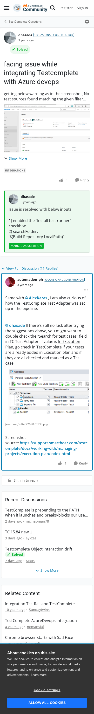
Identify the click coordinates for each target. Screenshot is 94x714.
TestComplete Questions (25, 22)
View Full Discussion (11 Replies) (32, 268)
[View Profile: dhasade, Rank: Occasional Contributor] (10, 38)
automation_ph (30, 279)
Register (66, 8)
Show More (18, 158)
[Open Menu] (87, 21)
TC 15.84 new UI (19, 532)
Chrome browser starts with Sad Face (39, 637)
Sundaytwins (39, 609)
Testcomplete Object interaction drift (38, 549)
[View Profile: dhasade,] (13, 199)
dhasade (25, 35)
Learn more (39, 675)
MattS (30, 560)
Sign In (82, 8)
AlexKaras (38, 298)
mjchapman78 (37, 521)
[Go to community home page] (30, 8)
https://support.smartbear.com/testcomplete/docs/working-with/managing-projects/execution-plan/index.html (46, 448)
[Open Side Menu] (6, 8)
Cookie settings (47, 690)
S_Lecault (32, 643)
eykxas (31, 538)
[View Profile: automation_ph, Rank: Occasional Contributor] (10, 282)
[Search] (53, 8)
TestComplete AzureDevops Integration (41, 620)
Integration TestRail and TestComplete (40, 603)
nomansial (35, 626)
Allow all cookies (47, 703)
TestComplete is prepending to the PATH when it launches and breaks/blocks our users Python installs (46, 513)
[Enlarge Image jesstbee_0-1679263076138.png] (47, 393)
